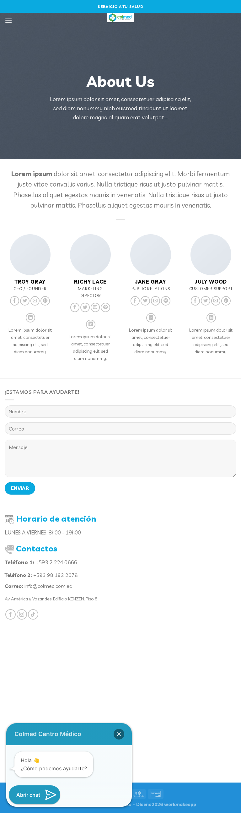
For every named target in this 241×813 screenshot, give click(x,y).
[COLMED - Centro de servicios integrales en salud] (120, 17)
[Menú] (8, 20)
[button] (119, 734)
